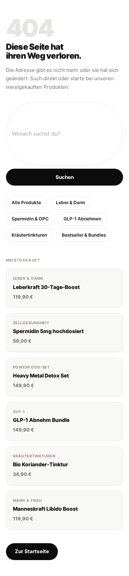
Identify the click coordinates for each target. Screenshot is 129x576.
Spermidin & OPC (30, 218)
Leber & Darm (70, 202)
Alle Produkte (26, 202)
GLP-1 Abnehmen (82, 218)
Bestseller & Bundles (84, 235)
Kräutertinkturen (29, 235)
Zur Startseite (32, 551)
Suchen (65, 177)
